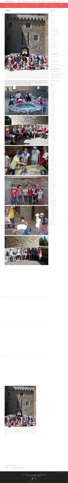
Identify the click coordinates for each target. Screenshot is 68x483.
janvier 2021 (53, 180)
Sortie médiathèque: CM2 (54, 60)
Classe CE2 (52, 19)
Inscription (43, 1)
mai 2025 (52, 95)
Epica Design (37, 481)
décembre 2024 (53, 105)
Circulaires (52, 15)
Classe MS (52, 39)
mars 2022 (52, 154)
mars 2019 (52, 214)
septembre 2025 (53, 91)
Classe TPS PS (53, 41)
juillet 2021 (52, 168)
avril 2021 (52, 174)
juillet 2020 (52, 188)
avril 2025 (52, 97)
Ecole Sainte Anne (10, 1)
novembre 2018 (53, 220)
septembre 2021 (53, 166)
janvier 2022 (53, 158)
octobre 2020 (53, 186)
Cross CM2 (52, 58)
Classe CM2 (53, 23)
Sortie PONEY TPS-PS (54, 56)
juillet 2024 (52, 113)
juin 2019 (52, 208)
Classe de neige (53, 35)
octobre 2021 (53, 164)
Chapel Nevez (57, 71)
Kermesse (29, 1)
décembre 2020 (53, 182)
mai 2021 (52, 172)
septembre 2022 (53, 144)
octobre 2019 (53, 202)
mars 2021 (52, 176)
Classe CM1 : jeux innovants (55, 62)
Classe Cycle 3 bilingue (54, 33)
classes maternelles (54, 43)
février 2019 (52, 216)
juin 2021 (52, 170)
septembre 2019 (53, 204)
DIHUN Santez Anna (54, 45)
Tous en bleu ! (60, 80)
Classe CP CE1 (53, 27)
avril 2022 (52, 152)
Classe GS (52, 37)
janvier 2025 (53, 103)
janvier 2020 (53, 196)
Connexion (49, 1)
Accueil (19, 1)
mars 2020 (52, 192)
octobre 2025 (53, 89)
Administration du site (59, 472)
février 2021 (52, 178)
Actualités (34, 1)
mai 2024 (52, 115)
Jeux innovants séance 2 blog (55, 64)
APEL (52, 13)
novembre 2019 (53, 200)
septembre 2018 (53, 224)
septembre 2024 (53, 111)
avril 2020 (52, 190)
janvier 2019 (53, 218)
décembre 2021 (53, 160)
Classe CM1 (53, 21)
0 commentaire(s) (19, 12)
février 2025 (52, 101)
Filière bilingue (53, 47)
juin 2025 (52, 93)
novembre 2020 (53, 184)
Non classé (30, 12)
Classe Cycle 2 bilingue (54, 31)
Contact (59, 1)
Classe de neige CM (60, 73)
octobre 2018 (53, 222)
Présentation (24, 1)
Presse (39, 1)
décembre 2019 (53, 198)
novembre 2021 (53, 162)
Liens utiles (54, 1)
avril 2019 (52, 212)
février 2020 (52, 194)
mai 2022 (52, 150)
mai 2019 (52, 210)
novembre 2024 (53, 107)
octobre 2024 (53, 109)
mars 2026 (52, 87)
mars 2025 (52, 99)
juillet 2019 (52, 206)
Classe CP (27, 12)
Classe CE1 (52, 17)
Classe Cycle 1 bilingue (54, 29)
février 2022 (52, 156)
